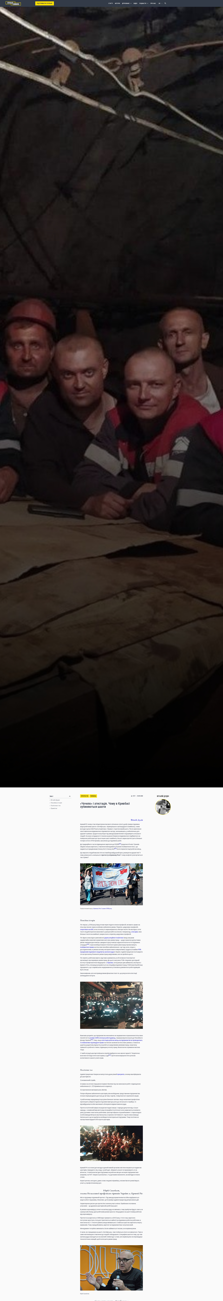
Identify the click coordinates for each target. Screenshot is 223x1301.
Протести (84, 796)
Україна (93, 796)
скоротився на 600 (86, 929)
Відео (135, 3)
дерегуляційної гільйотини (113, 938)
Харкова (110, 963)
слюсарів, (134, 932)
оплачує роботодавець (107, 1038)
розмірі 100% (94, 1038)
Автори (117, 3)
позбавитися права (87, 947)
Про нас (153, 3)
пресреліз (120, 1074)
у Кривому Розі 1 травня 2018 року (102, 908)
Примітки (54, 808)
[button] (69, 796)
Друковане (125, 3)
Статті (110, 3)
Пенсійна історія (56, 803)
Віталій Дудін (55, 800)
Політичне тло (56, 805)
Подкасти (142, 3)
